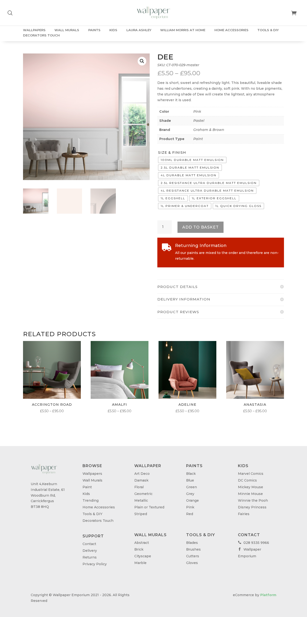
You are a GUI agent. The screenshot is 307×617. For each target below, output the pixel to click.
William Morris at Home (182, 30)
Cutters (192, 556)
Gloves (192, 563)
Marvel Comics (250, 473)
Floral (139, 487)
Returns (90, 557)
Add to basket (200, 227)
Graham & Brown (208, 130)
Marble (140, 563)
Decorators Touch (41, 35)
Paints (94, 30)
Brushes (193, 549)
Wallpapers (34, 30)
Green (191, 487)
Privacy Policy (95, 564)
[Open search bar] (10, 13)
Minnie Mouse (250, 494)
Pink (197, 111)
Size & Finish (172, 152)
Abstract (141, 543)
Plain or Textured (149, 507)
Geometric (143, 494)
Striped (140, 514)
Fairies (243, 514)
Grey (190, 494)
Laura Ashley (138, 30)
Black (191, 473)
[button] (142, 61)
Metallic (141, 500)
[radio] (192, 160)
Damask (141, 480)
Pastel (198, 120)
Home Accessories (231, 30)
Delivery (90, 550)
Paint (198, 139)
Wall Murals (66, 30)
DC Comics (247, 480)
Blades (192, 543)
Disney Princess (252, 507)
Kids (113, 30)
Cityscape (142, 556)
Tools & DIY (268, 30)
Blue (190, 480)
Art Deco (142, 473)
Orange (192, 500)
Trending (91, 500)
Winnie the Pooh (253, 500)
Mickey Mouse (250, 487)
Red (189, 514)
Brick (138, 549)
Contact (89, 544)
